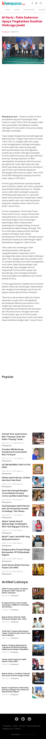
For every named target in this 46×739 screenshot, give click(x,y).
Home (8, 9)
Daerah (17, 9)
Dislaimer (18, 729)
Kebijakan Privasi (8, 729)
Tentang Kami (7, 726)
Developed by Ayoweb (27, 734)
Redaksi (15, 726)
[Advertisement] (23, 87)
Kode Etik (22, 726)
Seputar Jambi (29, 9)
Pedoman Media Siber (33, 726)
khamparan (6, 32)
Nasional (41, 9)
